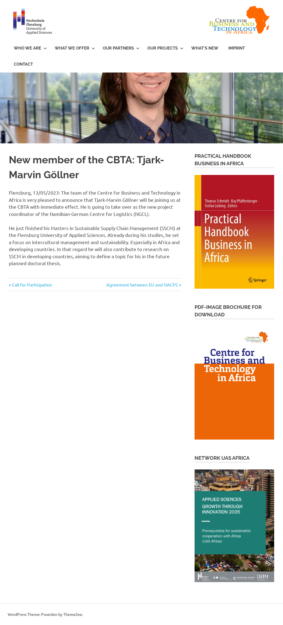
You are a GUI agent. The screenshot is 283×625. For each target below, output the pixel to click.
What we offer (72, 48)
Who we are (27, 48)
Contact (23, 64)
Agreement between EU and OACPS (142, 284)
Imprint (236, 48)
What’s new (204, 48)
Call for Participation (32, 284)
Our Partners (118, 48)
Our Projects (162, 48)
